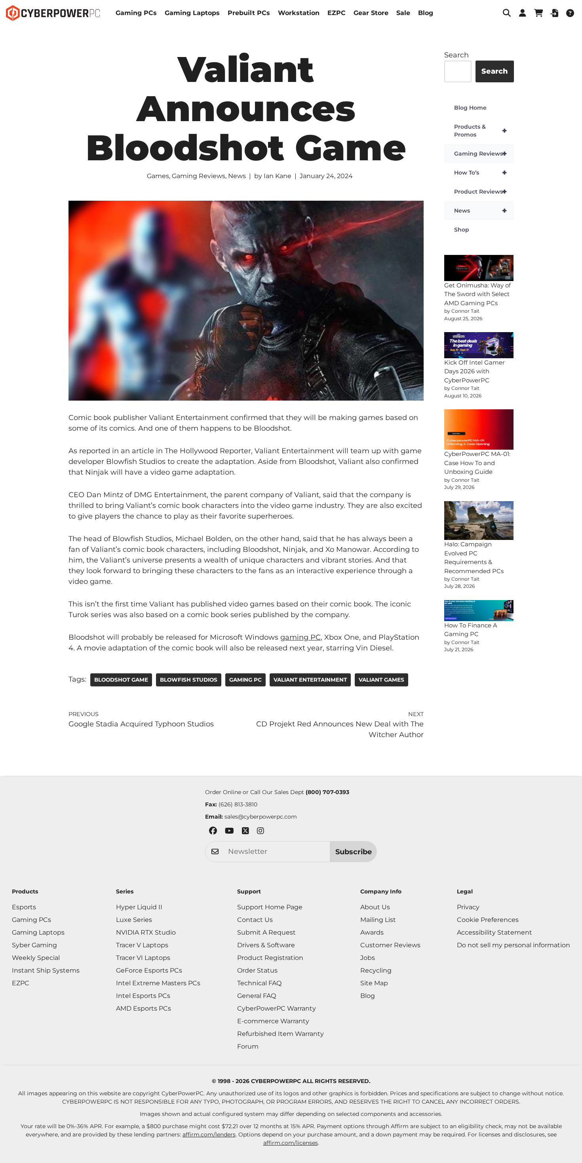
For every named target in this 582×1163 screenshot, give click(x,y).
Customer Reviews (390, 945)
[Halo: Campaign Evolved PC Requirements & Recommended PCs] (479, 520)
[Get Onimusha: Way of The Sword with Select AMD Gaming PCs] (479, 268)
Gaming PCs (136, 13)
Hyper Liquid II (139, 907)
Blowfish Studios (188, 680)
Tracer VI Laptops (143, 958)
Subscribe (353, 852)
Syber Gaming (34, 945)
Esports (24, 907)
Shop (461, 229)
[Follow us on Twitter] (245, 832)
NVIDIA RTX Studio (146, 932)
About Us (375, 907)
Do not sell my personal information (513, 945)
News (237, 176)
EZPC (336, 13)
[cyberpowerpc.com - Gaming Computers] (53, 13)
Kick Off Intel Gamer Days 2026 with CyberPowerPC (474, 371)
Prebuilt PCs (249, 13)
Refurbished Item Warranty (280, 1034)
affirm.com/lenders (209, 1134)
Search (456, 55)
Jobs (367, 958)
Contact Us (255, 920)
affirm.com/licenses (290, 1142)
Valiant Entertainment (310, 680)
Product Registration (270, 958)
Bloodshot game (121, 680)
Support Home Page (269, 907)
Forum (248, 1046)
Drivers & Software (266, 945)
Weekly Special (36, 958)
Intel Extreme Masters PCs (158, 983)
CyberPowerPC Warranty (276, 1008)
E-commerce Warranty (273, 1021)
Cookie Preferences (488, 920)
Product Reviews (480, 191)
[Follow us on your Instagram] (260, 832)
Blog (425, 13)
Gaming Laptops (192, 13)
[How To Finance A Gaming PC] (479, 610)
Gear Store (371, 13)
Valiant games (381, 680)
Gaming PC (245, 680)
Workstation (299, 13)
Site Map (374, 983)
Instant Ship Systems (46, 970)
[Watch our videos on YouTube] (229, 832)
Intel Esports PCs (143, 996)
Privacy (468, 907)
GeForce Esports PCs (149, 970)
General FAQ (256, 996)
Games (158, 176)
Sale (403, 13)
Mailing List (378, 920)
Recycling (376, 970)
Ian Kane (277, 176)
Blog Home (470, 107)
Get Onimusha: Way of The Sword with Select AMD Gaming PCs (477, 294)
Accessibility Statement (494, 932)
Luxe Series (134, 920)
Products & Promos (480, 130)
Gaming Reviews (198, 176)
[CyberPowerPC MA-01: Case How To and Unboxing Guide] (479, 429)
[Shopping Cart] (538, 13)
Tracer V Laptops (142, 945)
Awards (372, 932)
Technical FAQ (259, 983)
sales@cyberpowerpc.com (260, 816)
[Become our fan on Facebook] (213, 832)
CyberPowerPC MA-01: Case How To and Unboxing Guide (477, 462)
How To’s (480, 172)
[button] (507, 13)
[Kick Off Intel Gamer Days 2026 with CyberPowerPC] (479, 345)
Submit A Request (266, 932)
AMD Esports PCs (143, 1008)
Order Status (257, 970)
